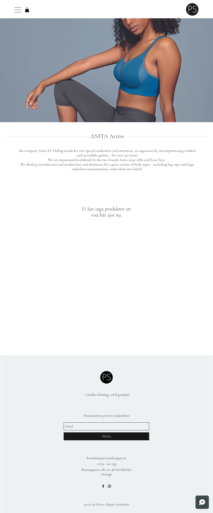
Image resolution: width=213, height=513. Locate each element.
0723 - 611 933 (106, 463)
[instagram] (109, 486)
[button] (27, 9)
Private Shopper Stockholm (112, 504)
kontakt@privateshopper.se (106, 458)
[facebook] (103, 486)
